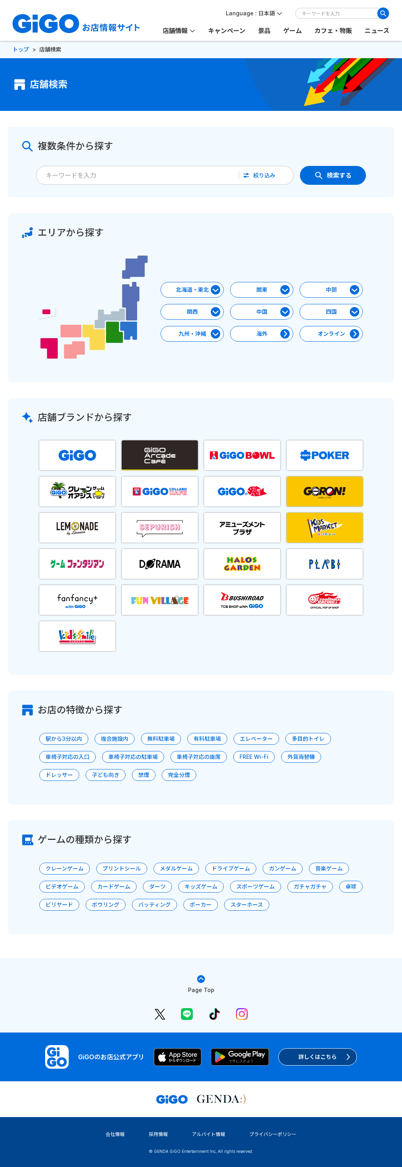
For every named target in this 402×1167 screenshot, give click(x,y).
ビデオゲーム (62, 886)
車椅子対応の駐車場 (133, 756)
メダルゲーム (176, 868)
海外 (261, 333)
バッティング (154, 904)
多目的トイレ (308, 738)
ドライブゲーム (231, 868)
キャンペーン (226, 31)
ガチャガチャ (310, 886)
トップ (21, 49)
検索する (339, 175)
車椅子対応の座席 (199, 756)
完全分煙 (179, 774)
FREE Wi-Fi (254, 756)
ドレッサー (59, 774)
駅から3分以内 (64, 738)
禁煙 (143, 774)
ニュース (377, 31)
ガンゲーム (282, 868)
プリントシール (121, 868)
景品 (264, 31)
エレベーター (256, 738)
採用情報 (158, 1134)
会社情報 (115, 1134)
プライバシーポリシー (272, 1134)
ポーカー (201, 904)
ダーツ (157, 886)
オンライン (331, 333)
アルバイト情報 (208, 1134)
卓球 (350, 886)
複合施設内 (114, 738)
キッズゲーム (201, 886)
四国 (331, 311)
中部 (331, 289)
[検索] (383, 13)
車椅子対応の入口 (68, 756)
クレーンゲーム (65, 868)
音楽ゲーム (329, 868)
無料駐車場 (161, 738)
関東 (261, 289)
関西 (192, 311)
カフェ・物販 (333, 31)
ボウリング (105, 904)
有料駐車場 (207, 738)
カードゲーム (113, 886)
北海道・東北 (192, 289)
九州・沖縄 (192, 333)
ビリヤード (59, 904)
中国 (261, 311)
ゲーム (292, 31)
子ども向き (105, 774)
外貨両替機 (301, 756)
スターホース (246, 904)
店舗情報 (175, 31)
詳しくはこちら (317, 1056)
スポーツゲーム (255, 886)
